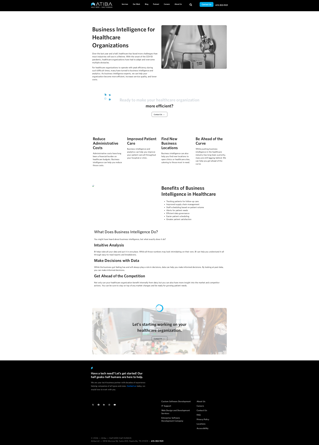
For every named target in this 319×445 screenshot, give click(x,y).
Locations (201, 424)
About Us (178, 4)
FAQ (199, 415)
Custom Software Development (176, 401)
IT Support (166, 406)
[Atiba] (99, 5)
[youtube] (114, 404)
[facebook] (98, 404)
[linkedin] (104, 404)
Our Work (136, 4)
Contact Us (206, 4)
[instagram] (109, 404)
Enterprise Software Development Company (172, 419)
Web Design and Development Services (175, 411)
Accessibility (202, 428)
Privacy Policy (203, 419)
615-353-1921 (221, 5)
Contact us (131, 386)
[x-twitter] (93, 404)
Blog (146, 4)
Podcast (156, 4)
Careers (167, 4)
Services (125, 4)
